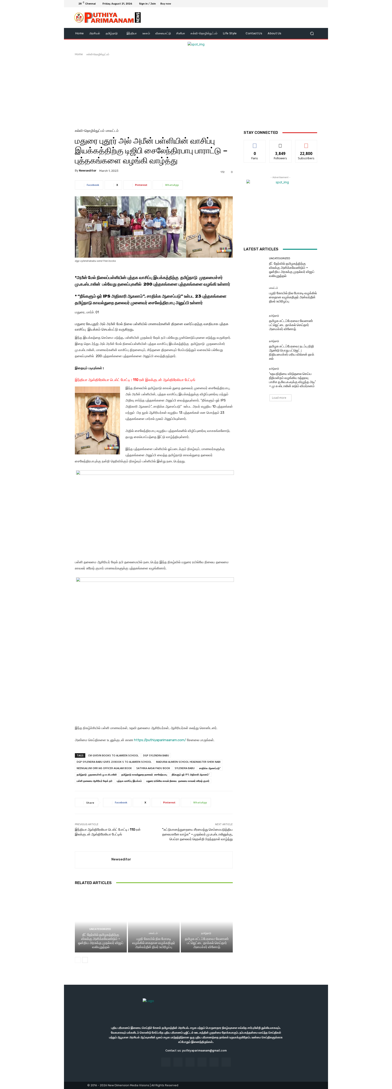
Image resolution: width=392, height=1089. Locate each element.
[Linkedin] (190, 1062)
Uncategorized (100, 929)
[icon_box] (168, 4)
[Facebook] (292, 3)
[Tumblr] (214, 1062)
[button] (311, 33)
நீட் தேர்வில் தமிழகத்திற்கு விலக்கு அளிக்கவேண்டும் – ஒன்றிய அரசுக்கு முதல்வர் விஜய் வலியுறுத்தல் (100, 941)
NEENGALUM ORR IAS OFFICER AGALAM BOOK (104, 768)
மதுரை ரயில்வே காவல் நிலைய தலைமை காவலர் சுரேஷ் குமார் (177, 780)
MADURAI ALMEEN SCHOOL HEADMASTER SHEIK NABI (188, 761)
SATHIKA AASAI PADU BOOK (153, 768)
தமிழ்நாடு (206, 933)
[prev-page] (78, 960)
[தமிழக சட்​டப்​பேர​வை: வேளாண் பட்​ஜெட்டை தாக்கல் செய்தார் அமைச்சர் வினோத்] (207, 921)
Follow (280, 143)
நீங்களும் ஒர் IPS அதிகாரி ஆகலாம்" (191, 774)
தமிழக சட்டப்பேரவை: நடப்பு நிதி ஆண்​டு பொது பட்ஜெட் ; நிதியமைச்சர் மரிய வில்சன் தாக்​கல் (291, 352)
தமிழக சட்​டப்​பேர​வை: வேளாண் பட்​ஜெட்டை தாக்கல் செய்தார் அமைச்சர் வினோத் (207, 943)
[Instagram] (298, 3)
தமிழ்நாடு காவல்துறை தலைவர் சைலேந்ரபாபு (144, 774)
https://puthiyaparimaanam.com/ (160, 740)
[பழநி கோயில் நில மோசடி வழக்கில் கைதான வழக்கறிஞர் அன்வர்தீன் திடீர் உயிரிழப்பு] (154, 921)
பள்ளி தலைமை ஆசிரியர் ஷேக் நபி (94, 780)
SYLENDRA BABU (185, 768)
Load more (279, 398)
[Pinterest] (202, 1062)
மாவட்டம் (112, 130)
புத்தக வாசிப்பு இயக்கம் (129, 780)
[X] (303, 3)
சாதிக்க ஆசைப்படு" (210, 768)
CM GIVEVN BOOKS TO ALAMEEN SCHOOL (113, 755)
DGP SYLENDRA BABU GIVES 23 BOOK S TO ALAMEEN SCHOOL (114, 761)
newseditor (87, 170)
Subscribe (306, 143)
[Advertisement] (196, 90)
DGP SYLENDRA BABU (156, 755)
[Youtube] (314, 3)
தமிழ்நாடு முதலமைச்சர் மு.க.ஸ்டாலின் (97, 774)
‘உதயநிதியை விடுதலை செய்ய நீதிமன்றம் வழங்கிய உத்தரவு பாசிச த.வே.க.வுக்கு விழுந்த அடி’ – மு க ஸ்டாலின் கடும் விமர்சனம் (292, 380)
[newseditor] (93, 860)
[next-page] (85, 960)
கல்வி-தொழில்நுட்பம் (97, 54)
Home (79, 54)
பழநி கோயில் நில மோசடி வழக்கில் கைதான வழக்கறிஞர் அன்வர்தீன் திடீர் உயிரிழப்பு (153, 943)
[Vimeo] (309, 3)
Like (254, 143)
